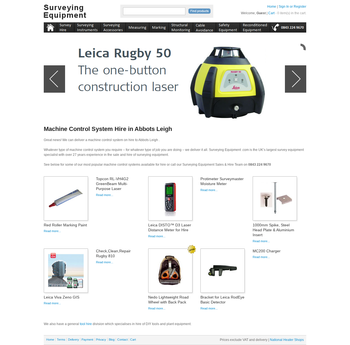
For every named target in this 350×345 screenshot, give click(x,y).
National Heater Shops (287, 340)
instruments (65, 27)
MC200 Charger (267, 251)
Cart (271, 13)
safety (228, 27)
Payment (87, 339)
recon (255, 27)
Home (271, 6)
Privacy (101, 339)
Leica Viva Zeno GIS (61, 297)
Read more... (52, 231)
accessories (113, 27)
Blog (112, 339)
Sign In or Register (292, 6)
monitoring (180, 27)
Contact (122, 339)
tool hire (86, 324)
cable (204, 27)
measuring (137, 27)
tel (288, 27)
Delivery (73, 339)
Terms (61, 339)
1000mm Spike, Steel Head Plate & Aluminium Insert (273, 230)
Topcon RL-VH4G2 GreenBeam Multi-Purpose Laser (112, 184)
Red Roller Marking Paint (65, 225)
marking (158, 27)
